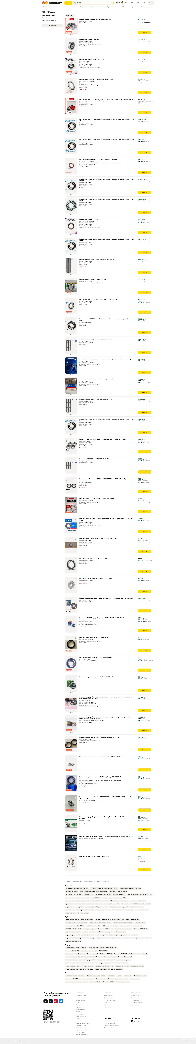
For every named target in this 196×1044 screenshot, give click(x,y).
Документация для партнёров (111, 1025)
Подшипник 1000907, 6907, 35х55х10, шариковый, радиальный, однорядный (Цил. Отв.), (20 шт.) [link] (106, 179)
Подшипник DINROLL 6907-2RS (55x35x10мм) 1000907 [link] (96, 79)
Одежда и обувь (80, 1007)
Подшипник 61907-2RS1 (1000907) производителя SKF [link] (96, 379)
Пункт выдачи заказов (136, 1002)
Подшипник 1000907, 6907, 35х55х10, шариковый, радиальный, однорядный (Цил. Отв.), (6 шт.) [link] (106, 199)
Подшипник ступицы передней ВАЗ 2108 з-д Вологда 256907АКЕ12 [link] (100, 777)
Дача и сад (78, 1018)
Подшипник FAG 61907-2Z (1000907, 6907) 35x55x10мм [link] (96, 498)
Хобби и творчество (81, 1016)
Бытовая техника (80, 1000)
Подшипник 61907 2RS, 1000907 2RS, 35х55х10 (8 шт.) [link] (96, 399)
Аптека (78, 1011)
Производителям (135, 1000)
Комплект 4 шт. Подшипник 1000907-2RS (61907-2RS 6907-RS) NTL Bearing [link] (102, 439)
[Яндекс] (192, 1042)
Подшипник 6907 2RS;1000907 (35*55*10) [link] (92, 279)
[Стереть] (111, 3)
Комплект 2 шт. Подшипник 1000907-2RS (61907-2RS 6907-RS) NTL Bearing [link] (102, 479)
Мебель (78, 998)
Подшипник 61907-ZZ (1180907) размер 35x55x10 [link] (94, 637)
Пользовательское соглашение (19, 1041)
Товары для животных (81, 1027)
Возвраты (106, 1004)
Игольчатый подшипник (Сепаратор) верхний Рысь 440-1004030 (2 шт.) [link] (101, 757)
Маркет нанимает (135, 1004)
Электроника (79, 1004)
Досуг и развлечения (81, 995)
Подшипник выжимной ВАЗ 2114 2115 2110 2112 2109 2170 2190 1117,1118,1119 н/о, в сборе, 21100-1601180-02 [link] (106, 797)
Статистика (7, 1041)
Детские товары (80, 1032)
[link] (77, 888)
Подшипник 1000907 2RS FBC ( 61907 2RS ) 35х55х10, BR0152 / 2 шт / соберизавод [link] (105, 359)
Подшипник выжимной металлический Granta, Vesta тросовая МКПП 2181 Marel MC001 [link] (106, 836)
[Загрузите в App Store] (45, 1003)
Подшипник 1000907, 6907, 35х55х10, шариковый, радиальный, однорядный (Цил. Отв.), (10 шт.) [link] (106, 140)
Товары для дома (80, 1009)
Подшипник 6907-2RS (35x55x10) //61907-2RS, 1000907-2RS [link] (98, 538)
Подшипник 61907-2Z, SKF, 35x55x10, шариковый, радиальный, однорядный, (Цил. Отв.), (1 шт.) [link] (106, 519)
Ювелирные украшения (82, 1034)
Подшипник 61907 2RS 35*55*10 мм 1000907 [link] (93, 558)
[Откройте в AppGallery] (56, 1003)
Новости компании (135, 995)
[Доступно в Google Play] (51, 1003)
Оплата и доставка (108, 998)
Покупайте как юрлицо (110, 1000)
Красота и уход (80, 1014)
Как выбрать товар (108, 995)
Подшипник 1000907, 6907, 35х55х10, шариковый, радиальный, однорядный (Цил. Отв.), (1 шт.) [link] (106, 419)
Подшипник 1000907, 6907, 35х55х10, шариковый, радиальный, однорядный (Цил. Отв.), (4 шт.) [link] (106, 239)
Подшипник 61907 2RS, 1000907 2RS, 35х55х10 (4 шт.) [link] (96, 459)
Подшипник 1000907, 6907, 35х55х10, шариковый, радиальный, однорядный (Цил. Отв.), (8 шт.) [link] (106, 120)
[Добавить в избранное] (75, 20)
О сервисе (106, 1002)
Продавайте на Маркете (110, 1023)
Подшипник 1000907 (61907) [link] (88, 219)
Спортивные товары (81, 1025)
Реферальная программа (137, 998)
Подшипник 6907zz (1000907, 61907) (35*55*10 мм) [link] (95, 578)
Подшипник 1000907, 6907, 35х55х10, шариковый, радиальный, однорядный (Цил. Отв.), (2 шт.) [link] (106, 319)
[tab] (46, 7)
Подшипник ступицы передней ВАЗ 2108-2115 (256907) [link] (96, 677)
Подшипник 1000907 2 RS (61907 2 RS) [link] (91, 59)
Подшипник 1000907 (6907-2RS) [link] (89, 39)
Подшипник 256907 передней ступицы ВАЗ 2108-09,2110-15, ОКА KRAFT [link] (101, 618)
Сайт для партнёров (109, 1027)
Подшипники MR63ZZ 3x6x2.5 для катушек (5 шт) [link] (94, 856)
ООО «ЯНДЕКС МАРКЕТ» (188, 1040)
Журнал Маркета (108, 1007)
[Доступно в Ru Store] (61, 1003)
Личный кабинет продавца (110, 1021)
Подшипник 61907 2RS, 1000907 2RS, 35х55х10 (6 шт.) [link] (96, 339)
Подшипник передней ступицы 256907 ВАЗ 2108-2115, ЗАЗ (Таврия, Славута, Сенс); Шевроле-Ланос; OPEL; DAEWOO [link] (105, 717)
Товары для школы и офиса (83, 1023)
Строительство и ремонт (82, 1030)
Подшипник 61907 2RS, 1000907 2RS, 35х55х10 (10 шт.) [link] (96, 259)
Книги (77, 1020)
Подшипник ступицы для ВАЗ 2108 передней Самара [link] (95, 657)
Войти (151, 3)
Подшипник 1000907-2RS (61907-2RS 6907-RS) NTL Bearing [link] (98, 299)
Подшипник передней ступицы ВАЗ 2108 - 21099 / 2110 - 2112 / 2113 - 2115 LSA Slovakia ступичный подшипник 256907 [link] (105, 697)
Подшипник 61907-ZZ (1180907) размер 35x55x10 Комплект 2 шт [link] (99, 737)
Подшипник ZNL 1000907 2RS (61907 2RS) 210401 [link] (95, 19)
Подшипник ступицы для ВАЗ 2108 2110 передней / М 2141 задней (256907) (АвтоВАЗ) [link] (106, 598)
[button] (70, 15)
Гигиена (78, 1002)
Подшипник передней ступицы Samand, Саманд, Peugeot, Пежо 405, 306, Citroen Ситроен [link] (104, 817)
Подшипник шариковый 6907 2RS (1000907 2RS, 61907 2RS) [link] (98, 159)
